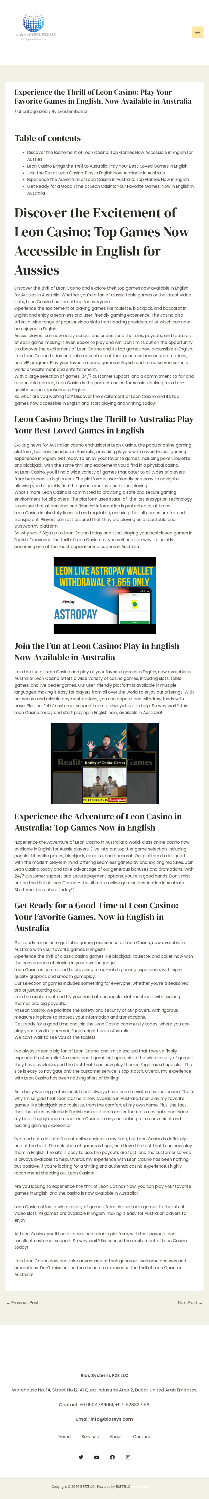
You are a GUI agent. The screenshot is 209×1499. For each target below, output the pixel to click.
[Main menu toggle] (198, 32)
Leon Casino (26, 1207)
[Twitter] (80, 1457)
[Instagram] (128, 1457)
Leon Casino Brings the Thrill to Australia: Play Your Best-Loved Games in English (107, 166)
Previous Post (22, 1302)
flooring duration (144, 1487)
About (116, 1436)
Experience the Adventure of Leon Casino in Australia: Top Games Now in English (108, 179)
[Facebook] (112, 1457)
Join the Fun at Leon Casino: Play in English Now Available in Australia (96, 173)
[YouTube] (96, 1457)
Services (90, 1436)
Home (65, 1436)
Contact (141, 1436)
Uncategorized (32, 111)
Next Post (190, 1302)
